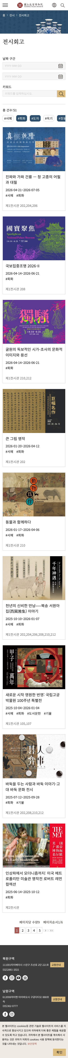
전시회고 (24, 15)
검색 (61, 93)
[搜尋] (63, 5)
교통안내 (56, 964)
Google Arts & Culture (25, 977)
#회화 (21, 118)
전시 (12, 15)
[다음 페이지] (45, 930)
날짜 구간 (9, 58)
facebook (5, 977)
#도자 (35, 118)
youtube (18, 977)
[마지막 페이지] (51, 930)
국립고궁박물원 (30, 5)
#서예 (8, 118)
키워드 (7, 87)
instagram (11, 977)
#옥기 (49, 118)
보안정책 (32, 1043)
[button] (5, 5)
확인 (59, 1052)
